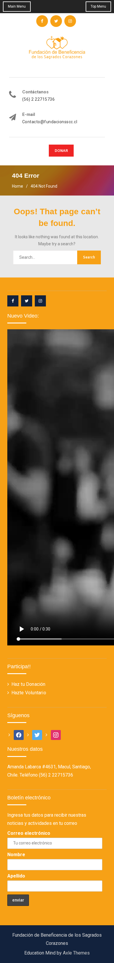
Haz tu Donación (28, 684)
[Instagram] (40, 300)
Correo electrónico (28, 833)
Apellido (16, 876)
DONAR (61, 150)
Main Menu (17, 6)
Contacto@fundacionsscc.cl (49, 122)
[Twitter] (26, 300)
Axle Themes (76, 953)
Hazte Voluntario (28, 692)
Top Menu (98, 6)
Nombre (16, 854)
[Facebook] (12, 300)
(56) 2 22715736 (38, 99)
